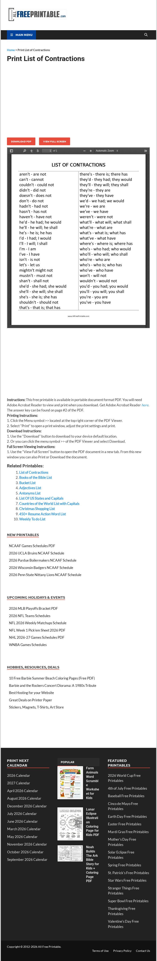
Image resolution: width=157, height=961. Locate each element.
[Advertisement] (78, 98)
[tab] (67, 762)
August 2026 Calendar (24, 798)
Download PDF (21, 141)
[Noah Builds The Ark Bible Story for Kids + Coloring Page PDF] (70, 848)
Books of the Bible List (35, 477)
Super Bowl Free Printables (128, 901)
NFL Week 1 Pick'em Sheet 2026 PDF (37, 630)
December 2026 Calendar (27, 806)
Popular (67, 762)
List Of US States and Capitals (41, 498)
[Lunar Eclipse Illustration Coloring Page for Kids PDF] (70, 810)
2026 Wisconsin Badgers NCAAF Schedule (41, 567)
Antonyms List (29, 493)
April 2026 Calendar (22, 791)
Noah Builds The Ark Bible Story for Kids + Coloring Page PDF (92, 864)
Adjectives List (30, 488)
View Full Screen (54, 141)
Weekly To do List (32, 519)
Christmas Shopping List (37, 509)
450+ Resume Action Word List (42, 514)
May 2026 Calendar (22, 837)
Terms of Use (100, 950)
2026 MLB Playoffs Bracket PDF (33, 608)
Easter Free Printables (124, 824)
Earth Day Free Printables (127, 816)
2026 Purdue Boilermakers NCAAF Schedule (42, 560)
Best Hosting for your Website (31, 693)
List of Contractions (33, 472)
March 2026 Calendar (24, 829)
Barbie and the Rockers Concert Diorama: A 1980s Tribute (52, 685)
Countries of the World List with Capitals (49, 503)
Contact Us (143, 950)
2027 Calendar (18, 783)
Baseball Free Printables (126, 796)
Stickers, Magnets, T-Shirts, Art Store (36, 707)
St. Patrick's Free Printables (128, 873)
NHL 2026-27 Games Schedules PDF (36, 637)
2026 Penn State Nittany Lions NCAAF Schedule (45, 575)
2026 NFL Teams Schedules (29, 616)
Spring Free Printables (124, 865)
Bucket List (27, 483)
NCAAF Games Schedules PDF (32, 546)
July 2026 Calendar (22, 813)
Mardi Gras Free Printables (128, 832)
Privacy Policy (122, 950)
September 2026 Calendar (27, 859)
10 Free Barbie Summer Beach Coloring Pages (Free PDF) (52, 678)
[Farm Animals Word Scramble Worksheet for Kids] (70, 769)
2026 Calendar (18, 775)
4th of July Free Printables (127, 788)
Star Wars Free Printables (127, 880)
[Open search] (146, 35)
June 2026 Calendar (22, 821)
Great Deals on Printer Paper (30, 700)
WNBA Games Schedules (28, 645)
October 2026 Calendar (25, 852)
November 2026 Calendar (27, 844)
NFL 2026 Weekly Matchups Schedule (37, 623)
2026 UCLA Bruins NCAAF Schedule (36, 553)
